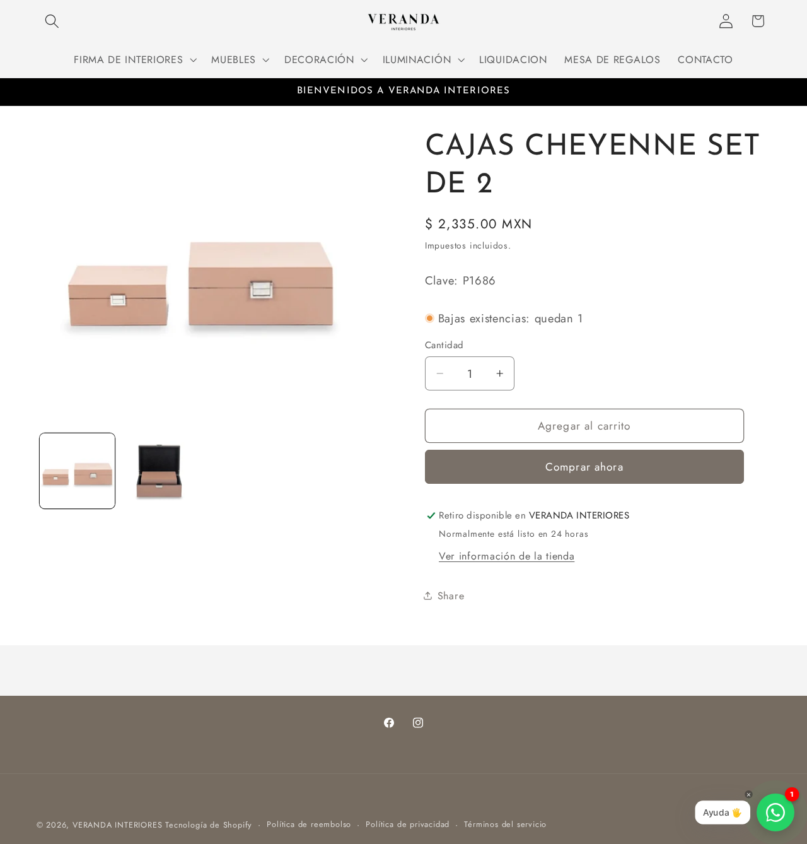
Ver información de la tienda (506, 556)
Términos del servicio (505, 824)
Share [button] (451, 596)
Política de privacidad (408, 824)
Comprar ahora (584, 466)
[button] (53, 21)
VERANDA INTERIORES (118, 825)
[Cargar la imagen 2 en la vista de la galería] (159, 470)
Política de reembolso (309, 824)
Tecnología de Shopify (208, 825)
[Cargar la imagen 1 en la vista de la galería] (77, 470)
